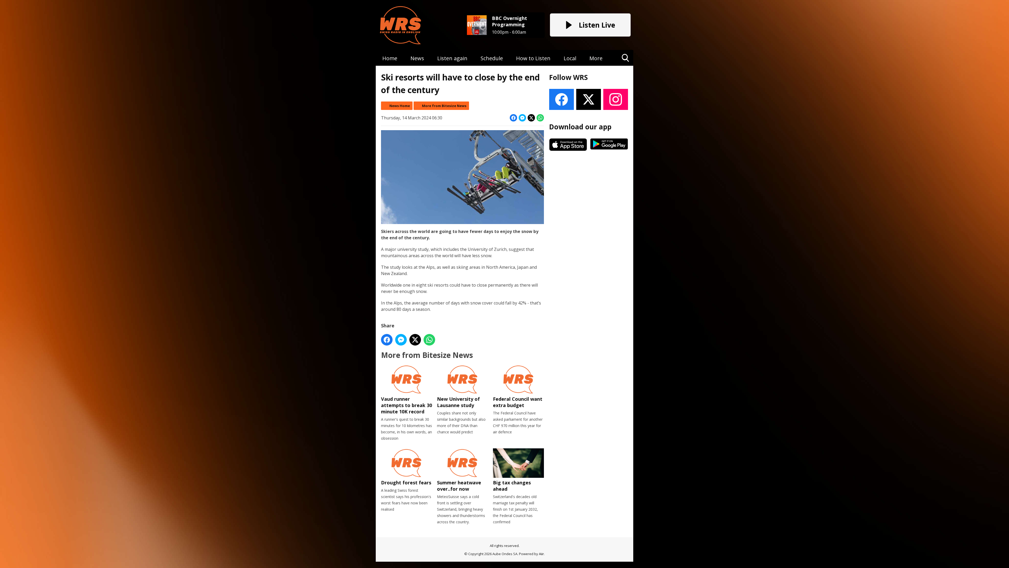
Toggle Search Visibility (625, 65)
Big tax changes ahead (512, 485)
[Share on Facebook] (513, 117)
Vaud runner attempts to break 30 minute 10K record (406, 405)
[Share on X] (531, 117)
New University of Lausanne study (458, 402)
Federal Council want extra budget (517, 402)
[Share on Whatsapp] (540, 117)
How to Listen (533, 58)
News (417, 58)
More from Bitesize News (444, 105)
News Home (399, 105)
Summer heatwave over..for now (459, 485)
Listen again (452, 58)
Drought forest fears (406, 482)
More (596, 58)
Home (389, 58)
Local (570, 58)
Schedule (492, 58)
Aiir (541, 553)
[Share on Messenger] (522, 117)
